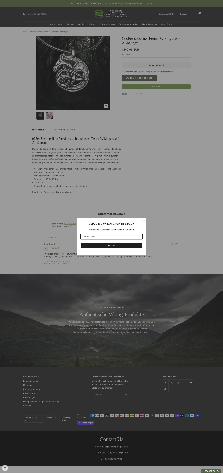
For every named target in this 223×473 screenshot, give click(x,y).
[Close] (143, 221)
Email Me (111, 245)
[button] (211, 471)
